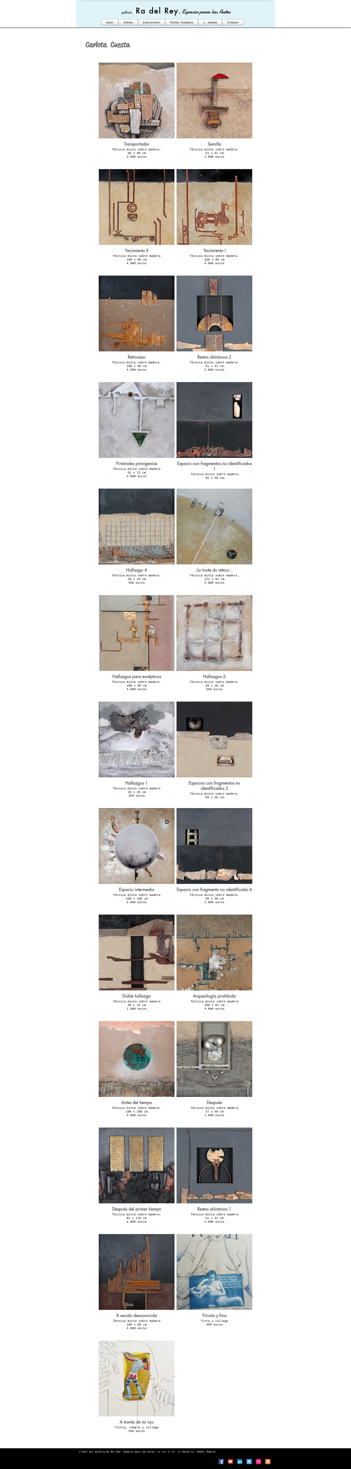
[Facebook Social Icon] (221, 1461)
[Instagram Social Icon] (258, 1461)
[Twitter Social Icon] (249, 1461)
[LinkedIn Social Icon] (239, 1461)
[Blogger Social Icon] (267, 1461)
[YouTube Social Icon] (230, 1461)
